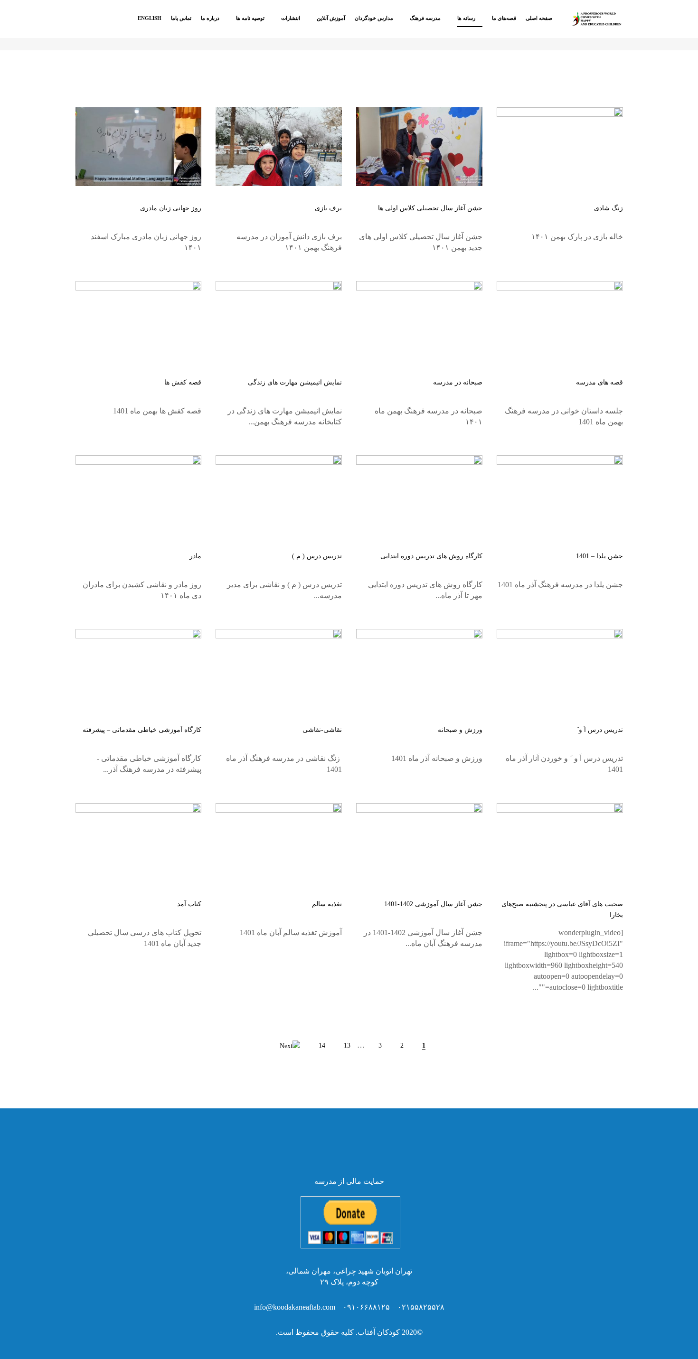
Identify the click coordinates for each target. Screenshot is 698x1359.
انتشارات (290, 18)
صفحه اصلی (539, 18)
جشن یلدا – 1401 (599, 556)
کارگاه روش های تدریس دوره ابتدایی (431, 556)
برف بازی (328, 208)
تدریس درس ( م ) (317, 556)
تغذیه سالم (327, 904)
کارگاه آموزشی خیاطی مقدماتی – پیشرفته (142, 729)
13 (347, 1045)
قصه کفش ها (182, 382)
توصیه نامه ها (250, 18)
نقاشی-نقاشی (322, 729)
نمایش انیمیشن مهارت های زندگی (295, 382)
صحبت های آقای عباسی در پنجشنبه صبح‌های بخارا (562, 909)
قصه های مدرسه (599, 382)
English (149, 18)
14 (322, 1045)
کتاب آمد (189, 904)
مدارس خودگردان (374, 18)
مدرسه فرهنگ (425, 18)
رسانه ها (466, 18)
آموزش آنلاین (331, 18)
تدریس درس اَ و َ (600, 729)
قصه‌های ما (504, 18)
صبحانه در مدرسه (457, 382)
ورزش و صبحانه (460, 729)
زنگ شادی (608, 208)
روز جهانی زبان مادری (170, 208)
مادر (195, 556)
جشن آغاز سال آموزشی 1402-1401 (433, 904)
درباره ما (210, 18)
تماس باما (181, 18)
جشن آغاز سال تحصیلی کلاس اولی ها (430, 208)
